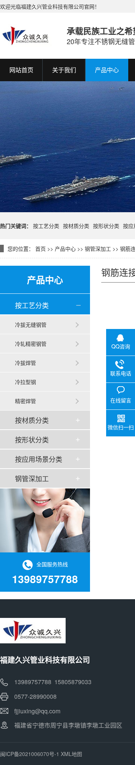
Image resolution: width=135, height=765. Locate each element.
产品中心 (65, 248)
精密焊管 (25, 401)
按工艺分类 (46, 225)
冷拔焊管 (25, 362)
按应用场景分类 (38, 459)
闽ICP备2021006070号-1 (29, 754)
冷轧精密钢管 (30, 343)
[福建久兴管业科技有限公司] (26, 35)
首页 (40, 248)
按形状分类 (106, 225)
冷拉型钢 (25, 381)
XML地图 (71, 754)
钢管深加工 (98, 248)
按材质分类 (76, 225)
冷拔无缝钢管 (30, 324)
